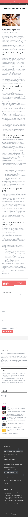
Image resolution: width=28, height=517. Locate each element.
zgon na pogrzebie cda (17, 483)
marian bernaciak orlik (8, 462)
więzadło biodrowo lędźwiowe (10, 477)
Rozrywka (4, 396)
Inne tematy (5, 275)
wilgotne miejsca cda (19, 475)
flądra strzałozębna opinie (9, 451)
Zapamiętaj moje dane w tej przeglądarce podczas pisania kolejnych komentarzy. (13, 327)
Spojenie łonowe (10, 407)
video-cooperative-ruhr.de (14, 8)
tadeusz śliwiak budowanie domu (11, 472)
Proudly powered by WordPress (10, 513)
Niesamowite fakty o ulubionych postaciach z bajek (12, 378)
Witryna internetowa (6, 320)
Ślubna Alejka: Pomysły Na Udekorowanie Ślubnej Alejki (13, 380)
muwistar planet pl (18, 462)
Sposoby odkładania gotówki (6, 283)
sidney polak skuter (19, 469)
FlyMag (21, 513)
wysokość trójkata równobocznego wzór (12, 480)
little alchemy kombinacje (9, 459)
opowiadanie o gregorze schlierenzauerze (13, 464)
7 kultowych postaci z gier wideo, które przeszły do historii (14, 373)
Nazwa (4, 311)
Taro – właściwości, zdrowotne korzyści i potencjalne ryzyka (15, 4)
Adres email (5, 315)
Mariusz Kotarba (14, 32)
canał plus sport (7, 446)
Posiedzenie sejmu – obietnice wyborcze (13, 495)
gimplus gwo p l (19, 451)
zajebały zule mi (7, 483)
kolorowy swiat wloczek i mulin (10, 454)
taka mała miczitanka (8, 475)
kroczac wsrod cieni (8, 456)
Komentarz (4, 298)
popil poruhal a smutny (9, 469)
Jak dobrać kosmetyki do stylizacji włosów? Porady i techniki (14, 356)
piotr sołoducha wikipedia (9, 467)
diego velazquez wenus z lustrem (11, 448)
